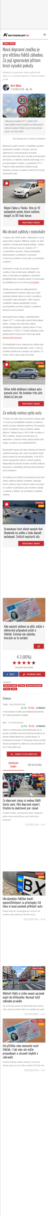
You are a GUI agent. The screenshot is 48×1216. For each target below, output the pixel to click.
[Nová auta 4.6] (24, 512)
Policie (6, 689)
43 (31, 89)
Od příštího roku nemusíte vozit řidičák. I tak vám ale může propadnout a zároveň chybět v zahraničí (21, 1051)
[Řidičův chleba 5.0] (24, 1030)
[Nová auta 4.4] (24, 372)
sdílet (12, 674)
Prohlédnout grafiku (31, 222)
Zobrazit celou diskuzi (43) (25, 754)
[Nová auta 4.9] (24, 883)
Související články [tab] (13, 765)
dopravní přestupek (34, 685)
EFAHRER (34, 282)
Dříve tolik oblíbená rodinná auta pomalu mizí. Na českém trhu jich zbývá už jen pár (23, 393)
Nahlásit (41, 707)
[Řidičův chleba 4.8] (24, 785)
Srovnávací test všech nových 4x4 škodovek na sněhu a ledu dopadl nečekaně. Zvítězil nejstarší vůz (23, 532)
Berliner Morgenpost (12, 337)
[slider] (24, 662)
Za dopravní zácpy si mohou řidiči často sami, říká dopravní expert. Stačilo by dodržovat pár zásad (22, 804)
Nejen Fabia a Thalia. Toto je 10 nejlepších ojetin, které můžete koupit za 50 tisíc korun (22, 211)
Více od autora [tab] (35, 764)
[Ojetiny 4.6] (24, 191)
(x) (25, 707)
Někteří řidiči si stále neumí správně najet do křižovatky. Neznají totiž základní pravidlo (23, 997)
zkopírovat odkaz (33, 674)
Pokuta (21, 685)
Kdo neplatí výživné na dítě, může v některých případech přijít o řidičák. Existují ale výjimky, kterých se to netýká (24, 632)
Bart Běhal (16, 86)
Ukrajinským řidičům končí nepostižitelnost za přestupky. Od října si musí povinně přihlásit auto (22, 902)
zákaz (14, 689)
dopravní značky (10, 685)
